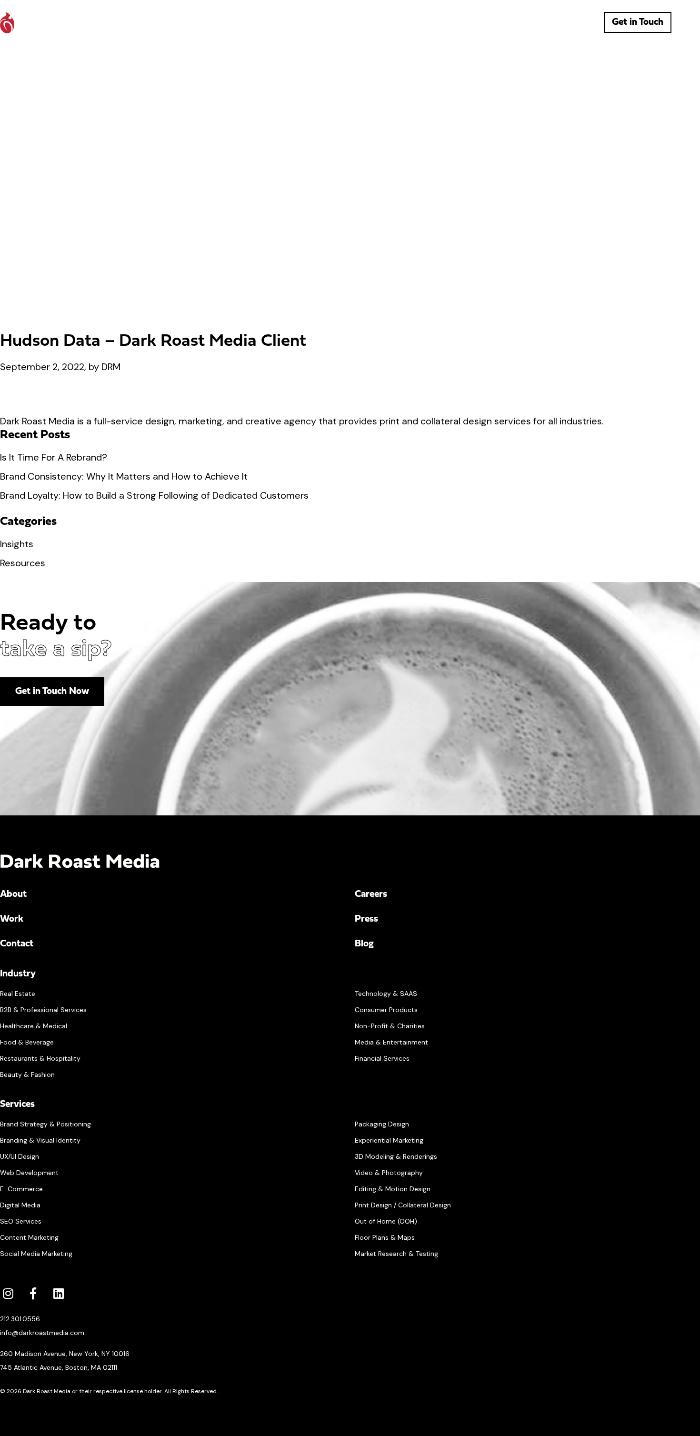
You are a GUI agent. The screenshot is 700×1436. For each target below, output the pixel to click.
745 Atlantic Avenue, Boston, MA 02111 (58, 1367)
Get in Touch (637, 22)
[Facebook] (33, 1293)
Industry (18, 974)
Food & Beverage (27, 1042)
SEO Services (20, 1221)
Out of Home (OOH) (386, 1221)
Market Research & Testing (396, 1253)
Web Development (29, 1172)
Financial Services (382, 1058)
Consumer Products (386, 1009)
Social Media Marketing (36, 1253)
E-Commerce (21, 1189)
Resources (22, 563)
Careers (371, 894)
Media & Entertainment (391, 1042)
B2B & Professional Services (43, 1009)
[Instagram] (8, 1293)
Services (17, 1104)
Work (11, 919)
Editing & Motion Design (392, 1189)
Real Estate (17, 993)
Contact (16, 944)
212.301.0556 (20, 1318)
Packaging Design (382, 1124)
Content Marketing (29, 1237)
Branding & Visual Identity (40, 1140)
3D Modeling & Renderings (396, 1156)
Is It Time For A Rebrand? (53, 457)
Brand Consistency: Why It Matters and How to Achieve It (124, 476)
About (13, 894)
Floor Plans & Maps (385, 1237)
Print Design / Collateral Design (403, 1205)
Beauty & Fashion (27, 1074)
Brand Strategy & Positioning (45, 1124)
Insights (16, 544)
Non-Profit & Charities (390, 1026)
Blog (364, 944)
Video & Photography (389, 1172)
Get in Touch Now (52, 691)
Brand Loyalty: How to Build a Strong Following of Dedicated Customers (154, 495)
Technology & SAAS (386, 993)
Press (366, 919)
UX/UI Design (19, 1156)
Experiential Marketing (389, 1140)
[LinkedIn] (58, 1293)
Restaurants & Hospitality (40, 1058)
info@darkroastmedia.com (42, 1332)
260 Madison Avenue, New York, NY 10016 (65, 1353)
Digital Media (20, 1205)
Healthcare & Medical (33, 1026)
